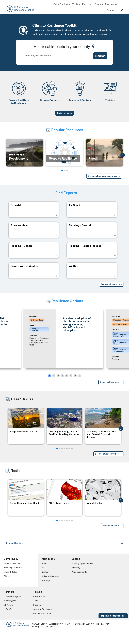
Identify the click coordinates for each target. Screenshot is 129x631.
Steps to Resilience (106, 4)
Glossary (76, 568)
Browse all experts (110, 284)
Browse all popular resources (102, 176)
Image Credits (14, 543)
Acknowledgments (50, 576)
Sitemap (46, 580)
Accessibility (55, 624)
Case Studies (60, 4)
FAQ (43, 568)
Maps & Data (10, 572)
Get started (63, 113)
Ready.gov (37, 626)
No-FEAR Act (102, 624)
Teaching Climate (12, 568)
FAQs (6, 576)
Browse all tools (110, 525)
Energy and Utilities (36, 329)
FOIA (67, 624)
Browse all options (109, 382)
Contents (111, 10)
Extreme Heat (37, 320)
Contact (45, 572)
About (44, 563)
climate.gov (9, 601)
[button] (122, 155)
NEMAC (7, 609)
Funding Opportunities (82, 563)
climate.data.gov (11, 596)
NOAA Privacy (38, 624)
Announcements (79, 572)
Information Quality (83, 624)
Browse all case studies (107, 454)
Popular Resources (42, 613)
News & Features (12, 563)
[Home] (21, 8)
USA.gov (8, 605)
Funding (86, 4)
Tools (75, 4)
